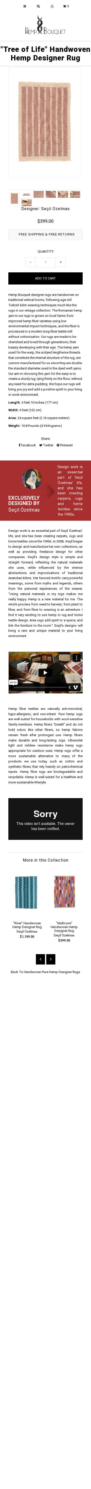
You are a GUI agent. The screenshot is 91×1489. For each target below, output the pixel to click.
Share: (45, 439)
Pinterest (66, 445)
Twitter (47, 445)
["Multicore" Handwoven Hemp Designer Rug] (64, 914)
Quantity (46, 251)
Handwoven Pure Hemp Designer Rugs (52, 972)
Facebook (28, 445)
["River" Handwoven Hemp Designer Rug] (27, 914)
